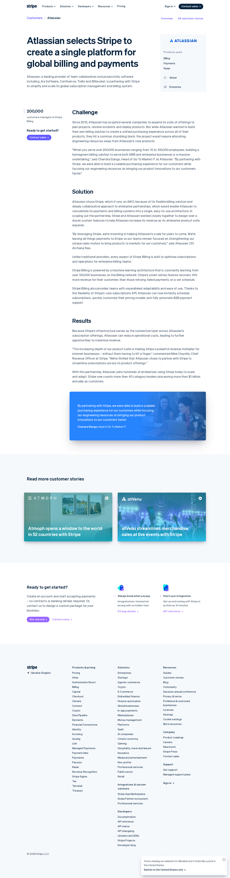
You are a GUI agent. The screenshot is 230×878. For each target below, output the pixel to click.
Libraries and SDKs (128, 835)
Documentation (127, 816)
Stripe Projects (126, 840)
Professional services (130, 767)
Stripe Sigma (79, 776)
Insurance (123, 753)
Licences (168, 709)
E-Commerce (125, 691)
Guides (167, 672)
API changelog (126, 831)
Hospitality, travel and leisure (134, 748)
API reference (171, 611)
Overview (167, 18)
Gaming (122, 743)
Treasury (77, 790)
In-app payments (128, 710)
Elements (77, 720)
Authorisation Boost (84, 682)
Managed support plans (177, 774)
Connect (77, 705)
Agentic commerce (129, 682)
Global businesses (128, 705)
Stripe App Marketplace (131, 794)
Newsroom (169, 746)
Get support (170, 769)
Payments (78, 757)
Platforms (123, 724)
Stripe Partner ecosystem (133, 798)
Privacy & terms (172, 696)
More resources (172, 724)
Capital (76, 691)
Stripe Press (170, 751)
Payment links (80, 753)
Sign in (169, 6)
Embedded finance (129, 696)
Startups (123, 677)
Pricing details (127, 611)
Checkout (78, 696)
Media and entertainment (132, 757)
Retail (121, 776)
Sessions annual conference (179, 691)
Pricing (121, 6)
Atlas (75, 677)
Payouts (77, 762)
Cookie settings (172, 719)
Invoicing (77, 734)
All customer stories (190, 18)
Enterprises (124, 672)
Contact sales (189, 6)
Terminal (77, 785)
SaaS (121, 729)
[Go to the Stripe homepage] (31, 667)
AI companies (125, 734)
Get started (36, 619)
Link (74, 743)
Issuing (76, 738)
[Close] (223, 860)
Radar (75, 767)
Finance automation (129, 701)
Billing (75, 687)
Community (170, 687)
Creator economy (128, 738)
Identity (76, 729)
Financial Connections (84, 724)
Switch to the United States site (163, 869)
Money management (130, 720)
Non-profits (124, 762)
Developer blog (127, 845)
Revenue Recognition (84, 771)
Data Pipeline (80, 715)
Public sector (125, 771)
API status (124, 826)
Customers (35, 18)
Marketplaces (126, 715)
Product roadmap (173, 737)
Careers (167, 742)
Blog (165, 682)
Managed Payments (83, 748)
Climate (76, 701)
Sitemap (168, 714)
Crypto (76, 710)
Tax (74, 781)
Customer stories (173, 677)
